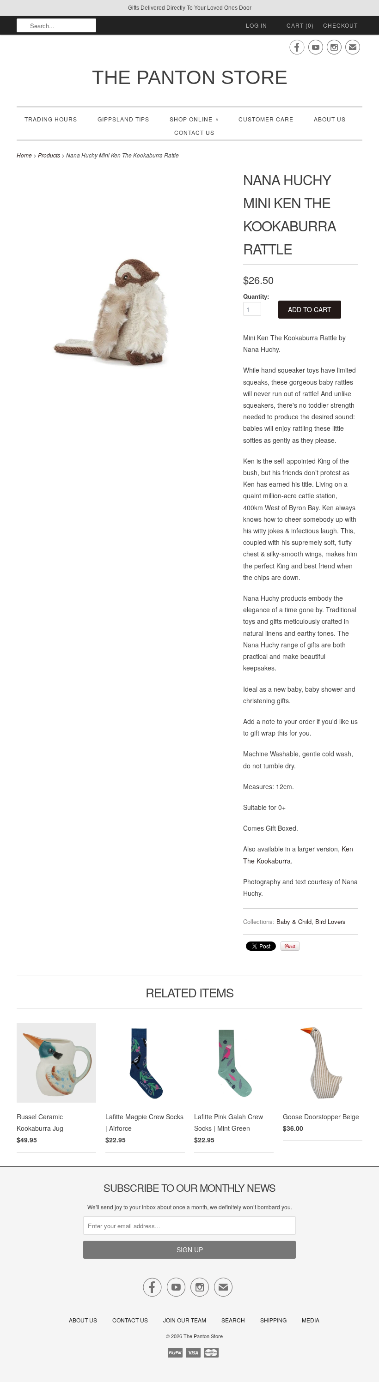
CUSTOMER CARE (265, 119)
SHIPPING (273, 1320)
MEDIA (310, 1320)
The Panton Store (189, 77)
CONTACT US (194, 132)
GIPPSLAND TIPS (123, 119)
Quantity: (256, 296)
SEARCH (233, 1320)
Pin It (290, 946)
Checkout (340, 25)
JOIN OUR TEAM (185, 1320)
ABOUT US (330, 119)
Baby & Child (294, 921)
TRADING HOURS (50, 119)
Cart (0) (300, 25)
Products (49, 155)
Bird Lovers (330, 921)
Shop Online (194, 119)
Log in (256, 25)
